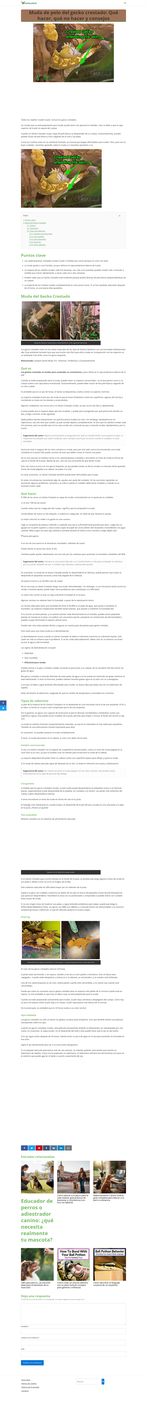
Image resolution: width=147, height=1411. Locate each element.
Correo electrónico (30, 1338)
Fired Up (35, 242)
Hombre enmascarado (40, 234)
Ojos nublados (37, 245)
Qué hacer (33, 228)
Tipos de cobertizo (36, 231)
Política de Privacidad (30, 1387)
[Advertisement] (73, 101)
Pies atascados (37, 239)
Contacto (25, 1391)
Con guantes (36, 236)
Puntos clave (29, 220)
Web (22, 1349)
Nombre (25, 1326)
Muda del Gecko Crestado (34, 223)
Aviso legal (25, 1380)
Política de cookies (29, 1384)
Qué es (31, 225)
